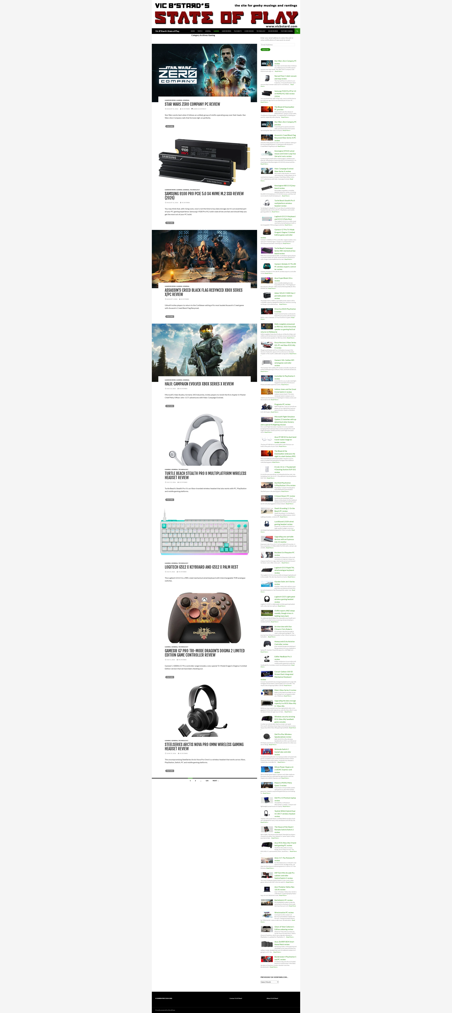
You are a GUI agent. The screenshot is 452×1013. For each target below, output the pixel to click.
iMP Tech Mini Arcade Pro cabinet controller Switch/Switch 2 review (284, 875)
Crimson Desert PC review (284, 496)
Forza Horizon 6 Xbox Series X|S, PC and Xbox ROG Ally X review (285, 345)
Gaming (216, 31)
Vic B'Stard (186, 109)
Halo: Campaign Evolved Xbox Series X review (199, 384)
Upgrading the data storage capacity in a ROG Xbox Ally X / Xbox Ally (285, 703)
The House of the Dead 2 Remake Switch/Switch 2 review (284, 829)
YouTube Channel (287, 31)
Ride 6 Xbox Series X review (285, 690)
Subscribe (265, 50)
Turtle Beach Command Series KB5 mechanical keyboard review (285, 251)
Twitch (200, 31)
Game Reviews (226, 31)
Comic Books (249, 31)
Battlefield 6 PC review (283, 900)
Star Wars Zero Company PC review (192, 104)
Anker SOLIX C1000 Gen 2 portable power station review (284, 295)
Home (193, 31)
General (208, 31)
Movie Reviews (273, 31)
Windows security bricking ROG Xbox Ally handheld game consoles (284, 719)
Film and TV (238, 31)
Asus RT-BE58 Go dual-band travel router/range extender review (285, 439)
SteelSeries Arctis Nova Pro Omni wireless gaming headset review (204, 746)
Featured (170, 126)
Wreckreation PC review (284, 912)
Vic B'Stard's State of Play (167, 31)
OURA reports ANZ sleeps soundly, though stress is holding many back (284, 613)
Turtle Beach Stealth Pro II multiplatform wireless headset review (205, 475)
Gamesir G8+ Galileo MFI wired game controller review (284, 362)
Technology (260, 31)
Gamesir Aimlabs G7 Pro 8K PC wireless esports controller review (285, 266)
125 (207, 781)
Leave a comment (199, 109)
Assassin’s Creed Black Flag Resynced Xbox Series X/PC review (203, 292)
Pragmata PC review (282, 404)
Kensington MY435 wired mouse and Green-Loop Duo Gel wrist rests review (285, 153)
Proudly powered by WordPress (165, 1010)
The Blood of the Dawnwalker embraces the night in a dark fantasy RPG (285, 453)
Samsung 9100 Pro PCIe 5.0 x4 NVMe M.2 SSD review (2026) (204, 195)
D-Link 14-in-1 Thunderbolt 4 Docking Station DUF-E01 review (285, 469)
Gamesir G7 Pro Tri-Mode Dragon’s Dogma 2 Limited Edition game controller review (205, 652)
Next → (216, 781)
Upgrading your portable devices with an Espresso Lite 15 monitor (284, 539)
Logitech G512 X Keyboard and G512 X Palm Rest (201, 567)
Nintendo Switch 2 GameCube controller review (282, 752)
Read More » (279, 71)
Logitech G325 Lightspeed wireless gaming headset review (284, 599)
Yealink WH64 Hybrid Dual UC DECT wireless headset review (284, 813)
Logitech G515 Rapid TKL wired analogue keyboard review (284, 570)
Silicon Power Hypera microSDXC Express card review (284, 769)
